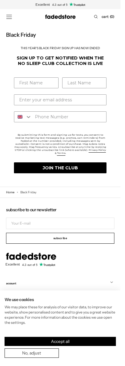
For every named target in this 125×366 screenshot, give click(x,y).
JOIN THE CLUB (60, 168)
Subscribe (60, 238)
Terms (61, 152)
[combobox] (23, 117)
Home (10, 192)
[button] (9, 16)
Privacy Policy (97, 149)
